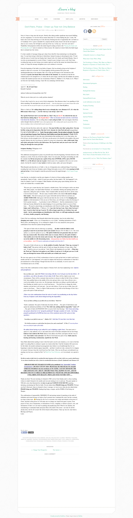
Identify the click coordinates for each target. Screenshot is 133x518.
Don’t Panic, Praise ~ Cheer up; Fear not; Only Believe (50, 27)
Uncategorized (42, 439)
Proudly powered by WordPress (58, 516)
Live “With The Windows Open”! (102, 158)
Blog (46, 19)
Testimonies (86, 124)
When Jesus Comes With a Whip (92, 59)
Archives (82, 19)
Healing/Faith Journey (58, 438)
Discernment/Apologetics (90, 83)
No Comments (60, 30)
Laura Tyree (40, 30)
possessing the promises (44, 441)
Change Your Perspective (39, 450)
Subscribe (56, 19)
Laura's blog (66, 9)
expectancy (58, 439)
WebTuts (80, 516)
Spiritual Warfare (26, 439)
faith (63, 439)
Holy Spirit (86, 94)
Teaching (35, 439)
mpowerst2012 (87, 158)
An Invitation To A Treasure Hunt (101, 149)
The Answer (57, 450)
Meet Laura (69, 19)
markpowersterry (87, 152)
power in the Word (68, 441)
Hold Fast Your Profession (53, 352)
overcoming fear (31, 441)
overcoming (75, 439)
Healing (48, 438)
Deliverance (41, 438)
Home (36, 19)
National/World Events (89, 98)
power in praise (57, 441)
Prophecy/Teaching (71, 438)
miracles (68, 439)
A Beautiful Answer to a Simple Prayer (94, 55)
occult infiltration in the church (91, 102)
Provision (85, 109)
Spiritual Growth (87, 113)
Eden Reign (94, 19)
